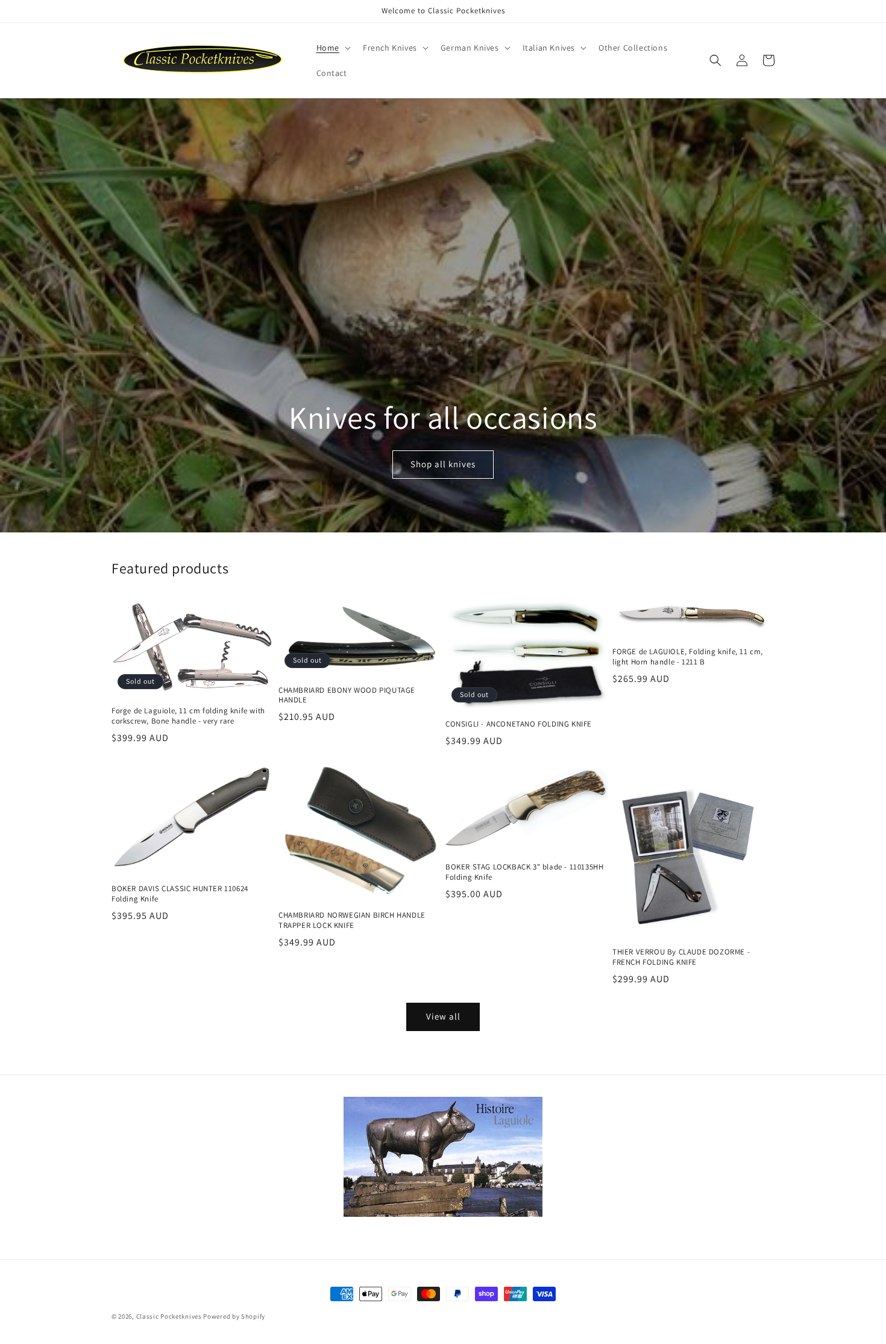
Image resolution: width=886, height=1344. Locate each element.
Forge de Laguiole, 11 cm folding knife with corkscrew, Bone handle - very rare (188, 716)
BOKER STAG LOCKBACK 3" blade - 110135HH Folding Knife (524, 872)
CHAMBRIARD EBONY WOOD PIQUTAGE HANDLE (346, 695)
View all (443, 1016)
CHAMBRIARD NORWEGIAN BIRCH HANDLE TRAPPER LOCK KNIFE (352, 920)
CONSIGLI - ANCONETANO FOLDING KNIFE (518, 724)
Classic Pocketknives (169, 1316)
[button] (332, 47)
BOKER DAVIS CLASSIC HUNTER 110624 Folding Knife (180, 894)
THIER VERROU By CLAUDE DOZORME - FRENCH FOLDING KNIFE (681, 957)
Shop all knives (443, 464)
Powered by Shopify (234, 1316)
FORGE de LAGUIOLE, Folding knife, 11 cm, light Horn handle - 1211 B (687, 657)
